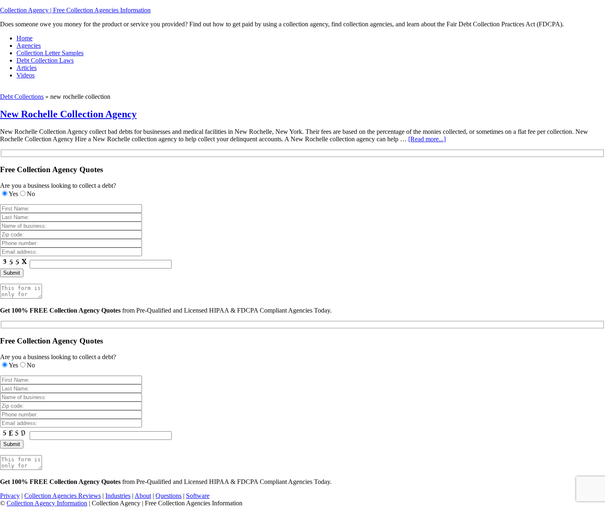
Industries (117, 495)
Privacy (10, 495)
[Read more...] (427, 139)
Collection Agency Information (47, 503)
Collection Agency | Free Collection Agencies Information (75, 10)
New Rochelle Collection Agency (68, 114)
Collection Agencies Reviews (62, 495)
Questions (169, 495)
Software (197, 495)
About (143, 495)
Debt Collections (22, 96)
